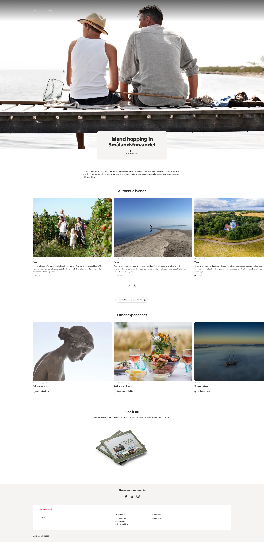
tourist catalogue (124, 417)
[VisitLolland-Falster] (46, 509)
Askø (131, 171)
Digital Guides (120, 521)
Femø (145, 171)
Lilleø (135, 171)
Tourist (38, 11)
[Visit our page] (126, 496)
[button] (72, 267)
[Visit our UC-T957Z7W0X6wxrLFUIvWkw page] (138, 496)
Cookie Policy (157, 518)
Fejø (140, 171)
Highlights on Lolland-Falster (130, 300)
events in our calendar (161, 417)
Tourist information (122, 518)
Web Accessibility (121, 524)
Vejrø (153, 171)
